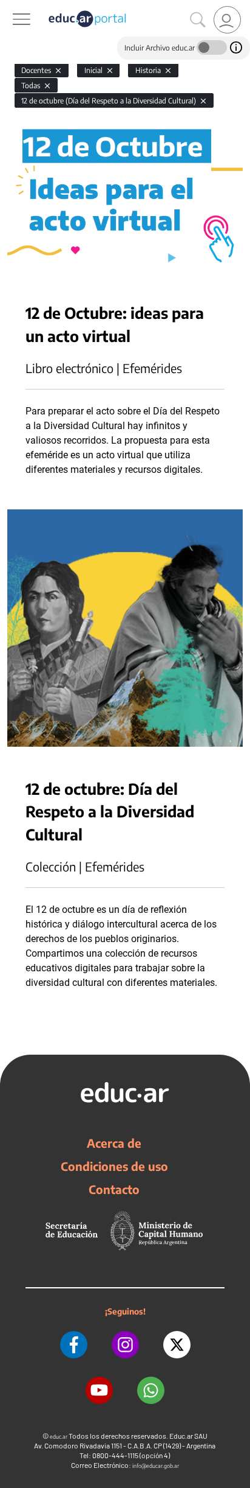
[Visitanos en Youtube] (99, 1390)
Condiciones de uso (114, 1166)
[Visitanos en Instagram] (125, 1344)
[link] (227, 19)
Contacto (114, 1189)
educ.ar (58, 1436)
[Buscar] (198, 20)
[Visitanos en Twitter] (177, 1344)
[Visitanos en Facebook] (73, 1344)
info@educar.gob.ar (155, 1465)
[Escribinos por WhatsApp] (151, 1390)
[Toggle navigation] (11, 7)
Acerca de (114, 1143)
